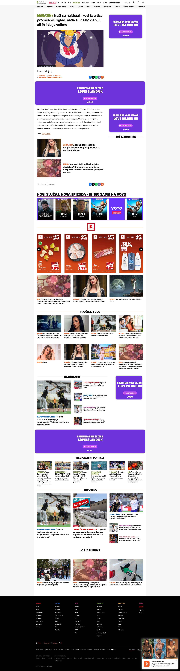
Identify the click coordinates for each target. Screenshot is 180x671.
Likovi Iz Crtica (42, 184)
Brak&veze (40, 7)
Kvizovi (119, 627)
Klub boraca (58, 612)
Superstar (77, 624)
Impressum (39, 650)
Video (141, 607)
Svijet (37, 609)
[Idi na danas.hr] (54, 2)
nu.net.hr (134, 658)
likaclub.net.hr (58, 660)
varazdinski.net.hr (89, 658)
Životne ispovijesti (128, 7)
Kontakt (90, 650)
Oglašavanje (48, 650)
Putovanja (97, 7)
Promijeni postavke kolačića (102, 650)
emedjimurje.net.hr (59, 658)
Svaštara (120, 624)
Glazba (76, 612)
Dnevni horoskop (122, 612)
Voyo (76, 633)
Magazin (76, 2)
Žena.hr (57, 75)
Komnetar (120, 615)
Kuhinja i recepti (61, 7)
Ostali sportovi (58, 624)
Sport (63, 2)
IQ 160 (105, 3)
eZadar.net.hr (126, 658)
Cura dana (120, 609)
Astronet (120, 606)
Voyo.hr (50, 658)
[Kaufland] (90, 227)
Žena (93, 2)
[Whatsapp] (96, 77)
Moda (88, 7)
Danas (38, 603)
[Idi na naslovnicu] (42, 4)
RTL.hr (38, 658)
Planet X (120, 621)
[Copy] (102, 77)
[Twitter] (93, 77)
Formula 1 (57, 630)
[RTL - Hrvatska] (132, 649)
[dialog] (160, 654)
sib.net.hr (69, 658)
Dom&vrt (49, 7)
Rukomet (57, 609)
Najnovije (141, 610)
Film (76, 609)
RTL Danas (38, 615)
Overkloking (121, 618)
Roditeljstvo (107, 7)
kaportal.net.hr (78, 658)
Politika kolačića (69, 650)
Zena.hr (44, 658)
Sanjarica (141, 613)
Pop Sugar (46, 133)
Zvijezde (77, 606)
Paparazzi (77, 615)
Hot (69, 2)
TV (75, 618)
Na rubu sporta (59, 615)
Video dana (121, 630)
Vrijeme (38, 627)
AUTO (99, 3)
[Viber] (99, 77)
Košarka (57, 618)
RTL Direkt (38, 618)
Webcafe (85, 2)
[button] (39, 200)
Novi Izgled (51, 184)
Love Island (78, 621)
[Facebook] (90, 77)
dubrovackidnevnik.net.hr (113, 658)
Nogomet (57, 606)
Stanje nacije (39, 621)
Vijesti (37, 606)
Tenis (56, 621)
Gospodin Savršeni (79, 627)
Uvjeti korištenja (58, 650)
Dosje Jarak (39, 624)
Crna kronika (39, 612)
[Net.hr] (140, 649)
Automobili (141, 7)
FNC (56, 627)
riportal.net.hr (100, 658)
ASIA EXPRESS (114, 3)
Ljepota (72, 7)
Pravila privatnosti (81, 650)
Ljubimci (80, 7)
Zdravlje (117, 7)
